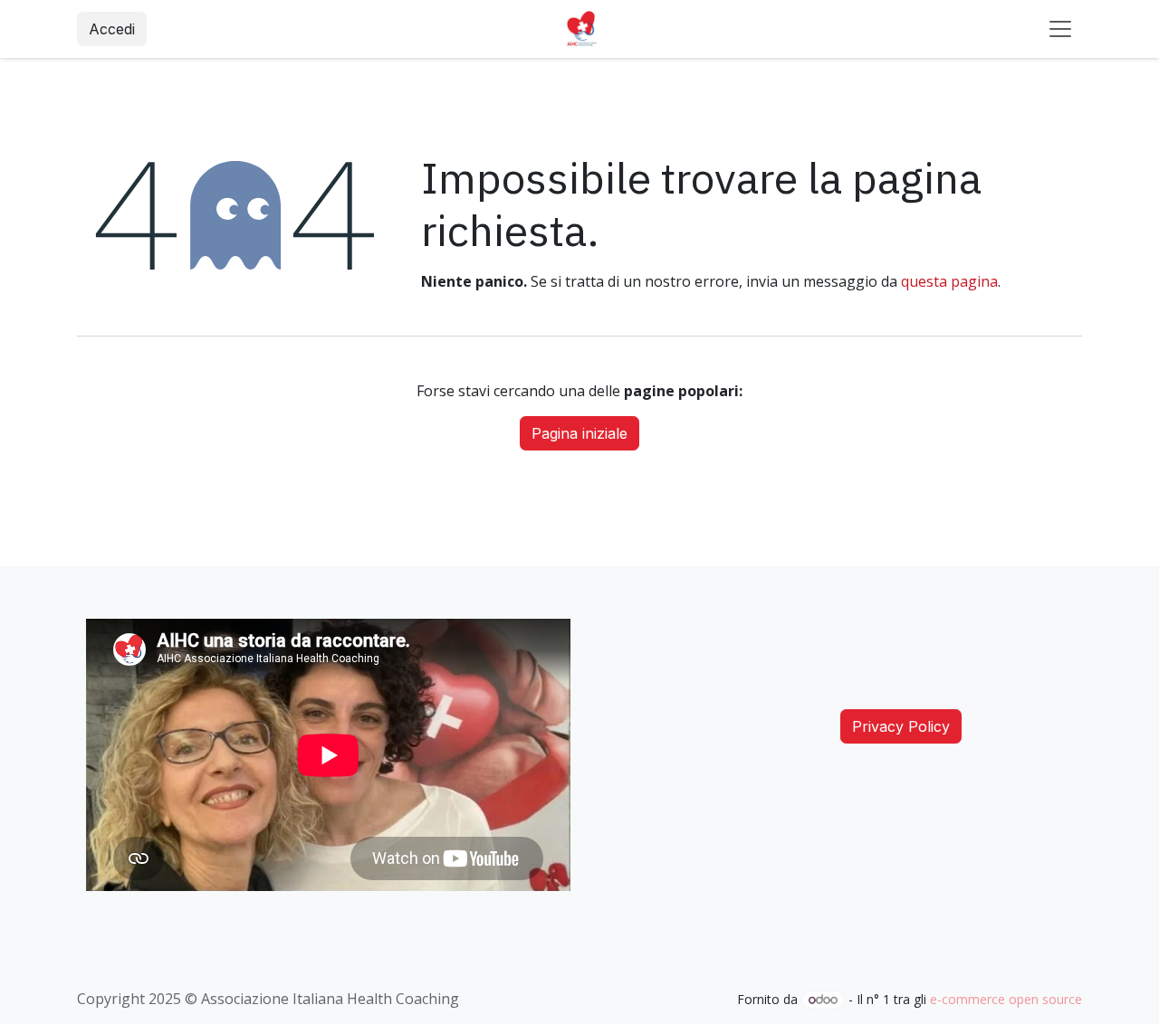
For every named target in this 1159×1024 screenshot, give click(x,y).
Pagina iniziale (579, 433)
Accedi (112, 29)
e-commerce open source (1006, 999)
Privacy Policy (901, 726)
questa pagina (949, 281)
